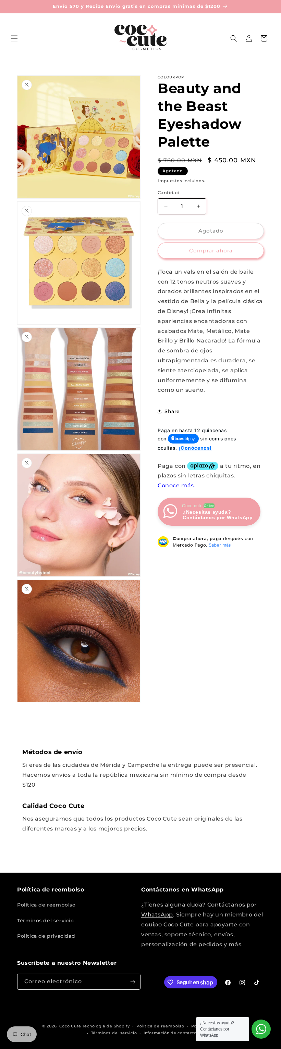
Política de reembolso (46, 905)
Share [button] (172, 411)
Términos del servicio (45, 920)
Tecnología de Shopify (106, 1026)
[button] (14, 38)
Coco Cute (70, 1026)
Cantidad (169, 192)
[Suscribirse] (132, 982)
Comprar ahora (211, 250)
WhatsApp (157, 914)
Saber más (220, 544)
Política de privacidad (46, 936)
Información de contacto (170, 1033)
